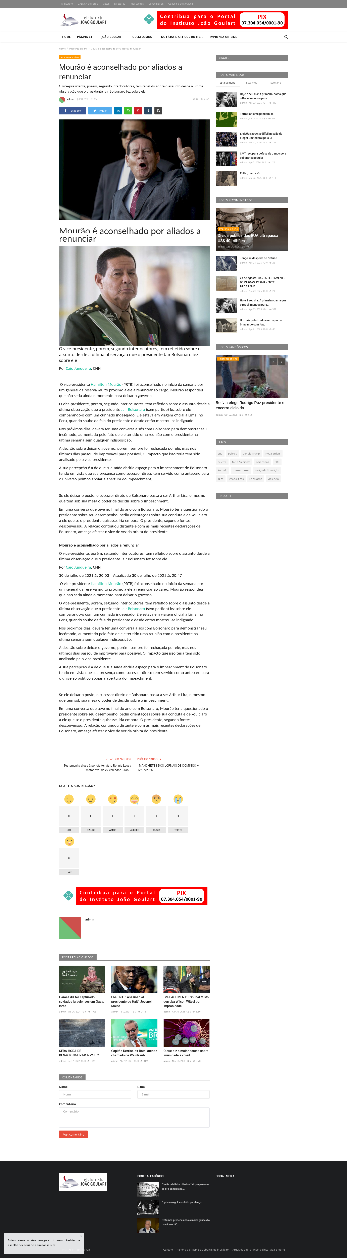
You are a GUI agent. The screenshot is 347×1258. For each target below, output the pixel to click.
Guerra (222, 462)
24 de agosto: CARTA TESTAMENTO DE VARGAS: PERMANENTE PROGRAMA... (263, 282)
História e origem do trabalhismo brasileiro (203, 1249)
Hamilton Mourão (106, 385)
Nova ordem (273, 453)
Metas (106, 3)
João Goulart (112, 37)
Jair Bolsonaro (133, 410)
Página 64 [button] (85, 37)
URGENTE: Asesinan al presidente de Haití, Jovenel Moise (131, 1001)
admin (70, 99)
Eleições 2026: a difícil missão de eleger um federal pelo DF (261, 135)
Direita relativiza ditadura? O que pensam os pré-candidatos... (185, 1186)
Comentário (67, 1104)
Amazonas (262, 462)
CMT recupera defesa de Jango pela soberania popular (263, 155)
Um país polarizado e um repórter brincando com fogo (261, 322)
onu (220, 453)
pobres (232, 453)
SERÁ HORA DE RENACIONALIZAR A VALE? (79, 1053)
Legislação (255, 479)
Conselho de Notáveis (180, 3)
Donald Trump (251, 453)
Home (66, 37)
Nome (63, 1087)
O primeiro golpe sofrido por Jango (181, 1202)
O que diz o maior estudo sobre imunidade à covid (185, 1053)
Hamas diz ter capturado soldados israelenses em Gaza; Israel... (81, 1001)
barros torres (241, 470)
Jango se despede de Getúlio (258, 258)
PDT (277, 462)
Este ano (275, 82)
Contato (168, 1249)
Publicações (137, 3)
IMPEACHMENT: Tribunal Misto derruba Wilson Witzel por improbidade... (186, 1001)
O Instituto (67, 3)
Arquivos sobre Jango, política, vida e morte (259, 1249)
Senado (222, 470)
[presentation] (273, 361)
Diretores (119, 3)
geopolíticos (236, 479)
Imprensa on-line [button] (224, 37)
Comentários (72, 1077)
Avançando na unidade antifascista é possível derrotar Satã (249, 405)
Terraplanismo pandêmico (257, 113)
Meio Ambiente (241, 462)
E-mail (141, 1087)
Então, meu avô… (250, 173)
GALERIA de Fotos (88, 3)
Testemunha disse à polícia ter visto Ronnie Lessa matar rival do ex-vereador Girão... (97, 768)
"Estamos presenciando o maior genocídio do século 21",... (186, 1222)
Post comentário (73, 1134)
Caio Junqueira (78, 369)
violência (273, 479)
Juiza (221, 479)
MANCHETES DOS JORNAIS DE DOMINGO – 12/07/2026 (168, 768)
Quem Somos (142, 37)
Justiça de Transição (267, 470)
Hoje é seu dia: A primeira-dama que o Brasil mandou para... (263, 96)
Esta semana (228, 82)
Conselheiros (155, 3)
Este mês (251, 82)
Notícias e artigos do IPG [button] (181, 37)
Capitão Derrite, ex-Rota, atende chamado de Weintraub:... (134, 1053)
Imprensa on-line (78, 48)
